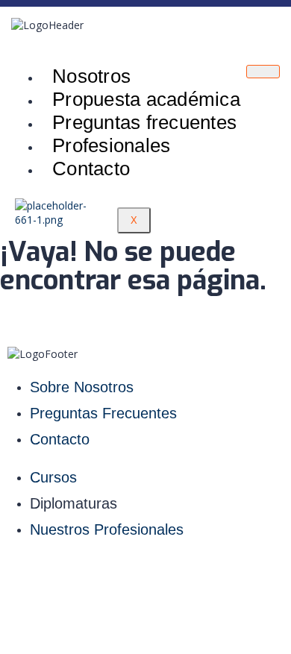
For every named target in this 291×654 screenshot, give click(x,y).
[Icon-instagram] (62, 575)
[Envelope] (228, 575)
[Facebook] (118, 575)
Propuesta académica (146, 99)
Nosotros (91, 76)
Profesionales (111, 145)
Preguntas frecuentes (144, 122)
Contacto (91, 168)
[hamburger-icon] (263, 71)
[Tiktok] (173, 575)
